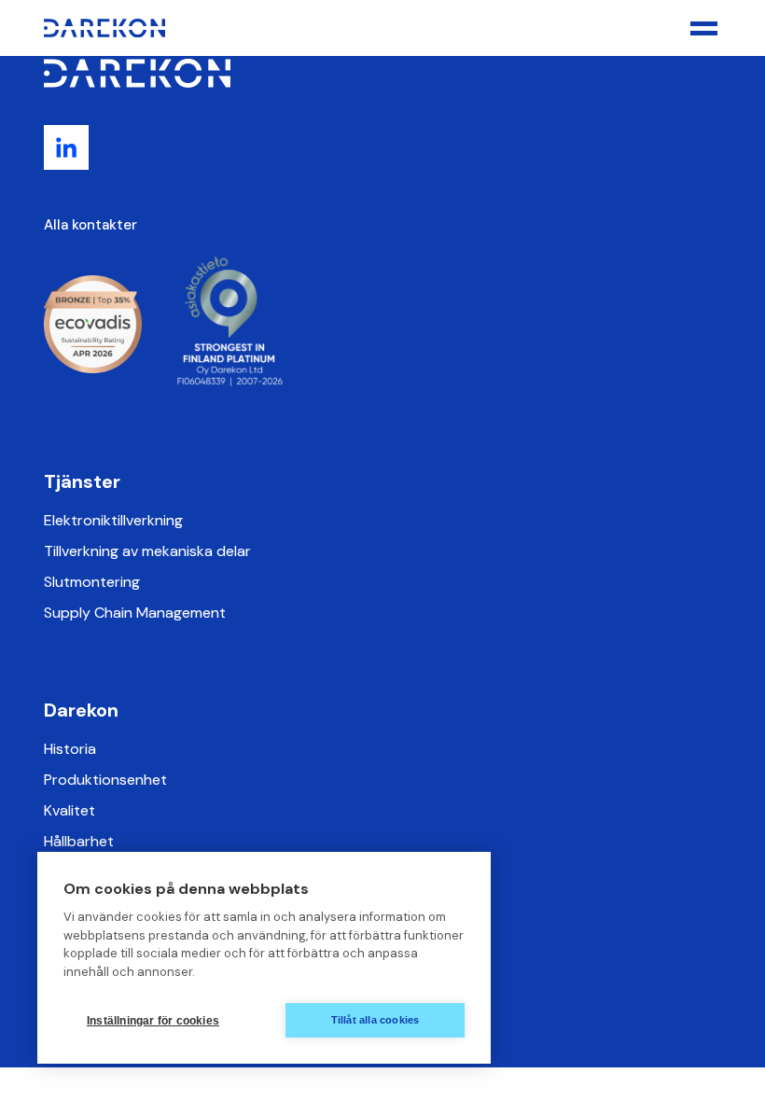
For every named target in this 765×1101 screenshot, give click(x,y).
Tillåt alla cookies (375, 1019)
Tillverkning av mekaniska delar (147, 551)
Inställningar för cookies (153, 1020)
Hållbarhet (79, 841)
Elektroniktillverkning (113, 520)
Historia (70, 749)
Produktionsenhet (105, 779)
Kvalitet (69, 810)
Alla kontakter (90, 225)
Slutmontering (92, 582)
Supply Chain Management (135, 612)
